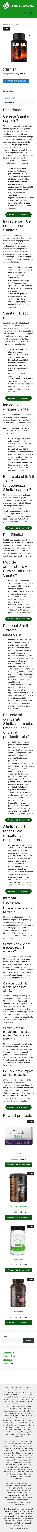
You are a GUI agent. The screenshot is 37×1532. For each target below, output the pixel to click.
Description (10, 98)
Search (6, 1336)
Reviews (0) (10, 102)
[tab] (18, 98)
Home (5, 25)
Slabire (11, 25)
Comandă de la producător (18, 1165)
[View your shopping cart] (25, 13)
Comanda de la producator (16, 81)
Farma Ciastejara (23, 5)
